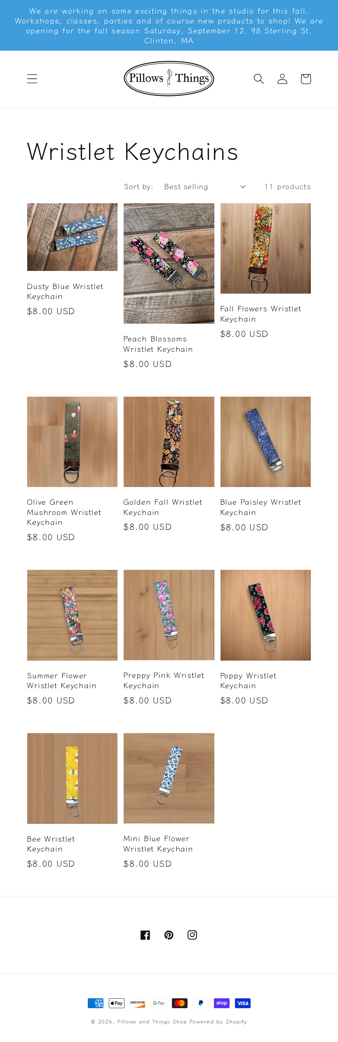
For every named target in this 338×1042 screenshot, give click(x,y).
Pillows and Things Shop (152, 1021)
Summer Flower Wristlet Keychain (62, 680)
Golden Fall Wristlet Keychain (162, 506)
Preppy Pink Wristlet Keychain (163, 680)
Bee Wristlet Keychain (51, 843)
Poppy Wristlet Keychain (248, 680)
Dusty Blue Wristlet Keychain (65, 291)
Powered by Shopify (218, 1021)
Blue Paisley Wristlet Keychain (260, 506)
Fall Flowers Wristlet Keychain (260, 313)
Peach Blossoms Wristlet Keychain (158, 343)
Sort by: (138, 186)
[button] (32, 79)
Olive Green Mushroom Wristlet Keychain (64, 511)
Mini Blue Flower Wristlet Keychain (158, 843)
